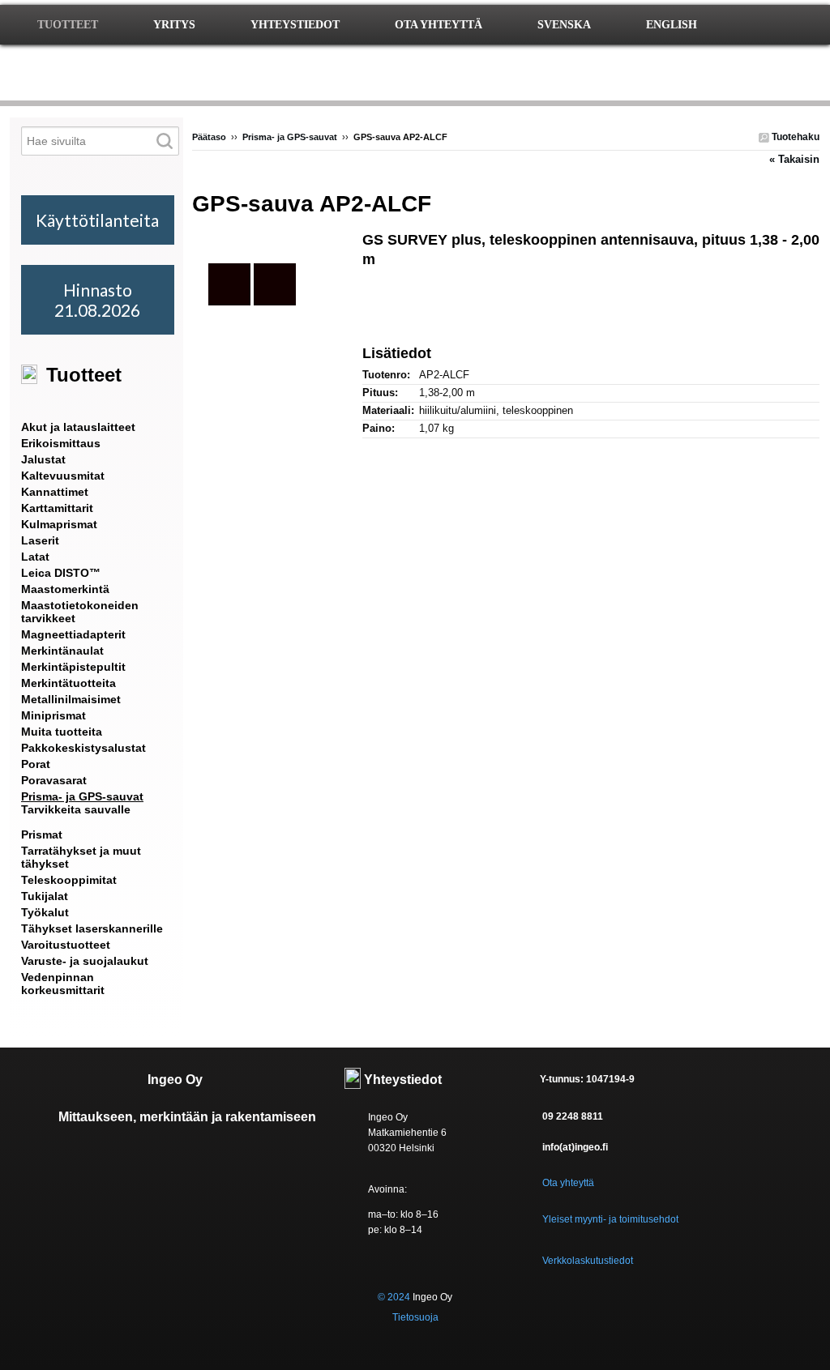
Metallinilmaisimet (71, 699)
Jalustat (43, 459)
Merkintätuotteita (68, 682)
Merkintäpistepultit (73, 666)
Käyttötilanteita (97, 220)
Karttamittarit (57, 507)
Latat (35, 556)
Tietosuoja (415, 1317)
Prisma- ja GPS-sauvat (289, 137)
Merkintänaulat (62, 650)
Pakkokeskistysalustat (83, 747)
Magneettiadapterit (73, 634)
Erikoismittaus (61, 443)
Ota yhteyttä (568, 1183)
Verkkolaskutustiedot (587, 1260)
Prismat (41, 834)
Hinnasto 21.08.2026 (97, 300)
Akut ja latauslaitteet (78, 426)
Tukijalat (44, 896)
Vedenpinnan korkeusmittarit (63, 984)
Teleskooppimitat (69, 879)
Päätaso (209, 137)
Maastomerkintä (65, 589)
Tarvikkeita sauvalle (75, 809)
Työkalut (45, 912)
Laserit (40, 540)
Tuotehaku (794, 137)
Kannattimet (54, 491)
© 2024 (394, 1297)
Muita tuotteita (61, 731)
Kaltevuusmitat (63, 475)
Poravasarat (54, 780)
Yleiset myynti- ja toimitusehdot (610, 1219)
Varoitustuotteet (65, 944)
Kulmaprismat (59, 524)
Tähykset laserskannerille (92, 928)
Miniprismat (53, 715)
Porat (35, 764)
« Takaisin (794, 159)
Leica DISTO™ (61, 572)
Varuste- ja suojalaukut (84, 960)
